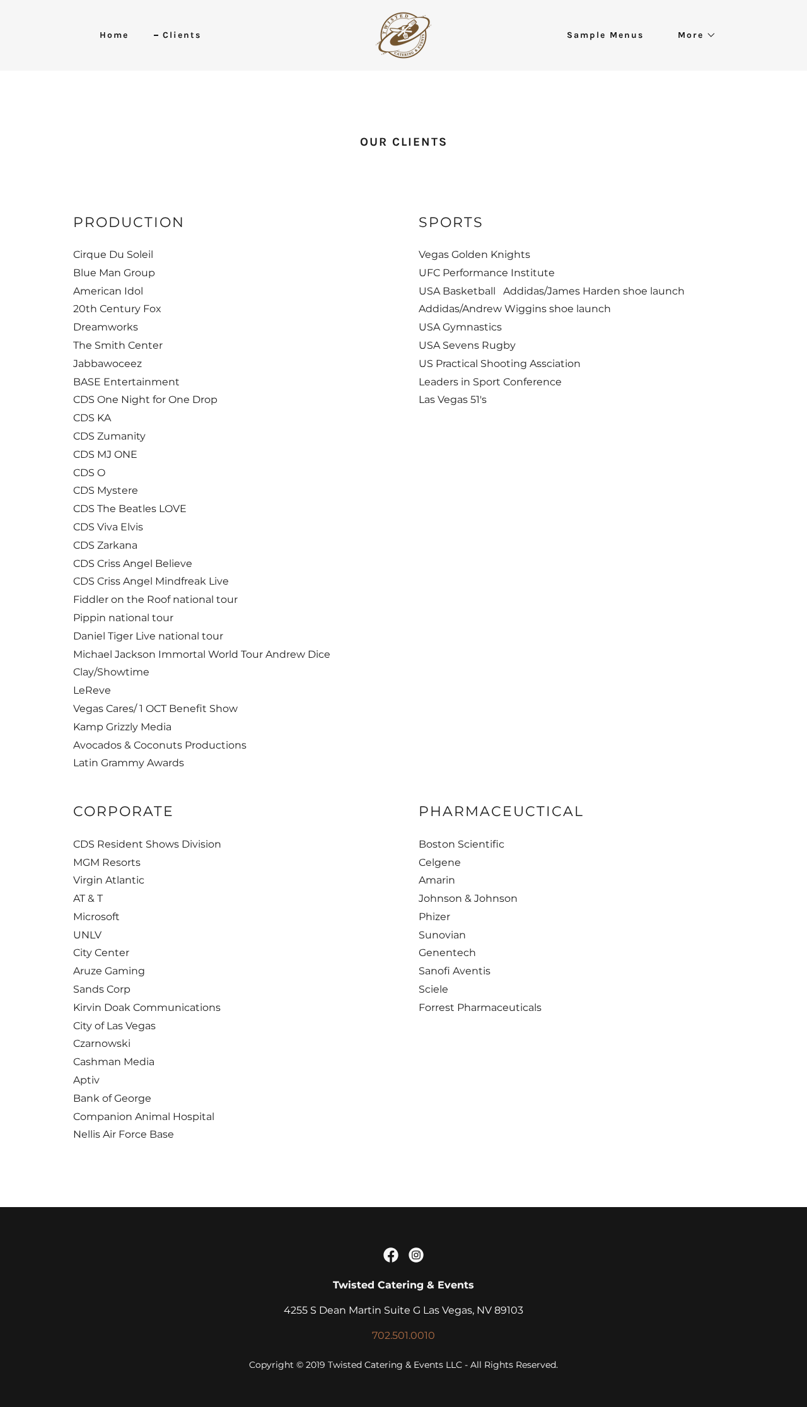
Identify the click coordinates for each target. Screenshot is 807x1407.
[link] (403, 34)
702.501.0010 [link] (403, 1335)
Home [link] (114, 35)
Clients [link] (182, 35)
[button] (692, 35)
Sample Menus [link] (605, 35)
